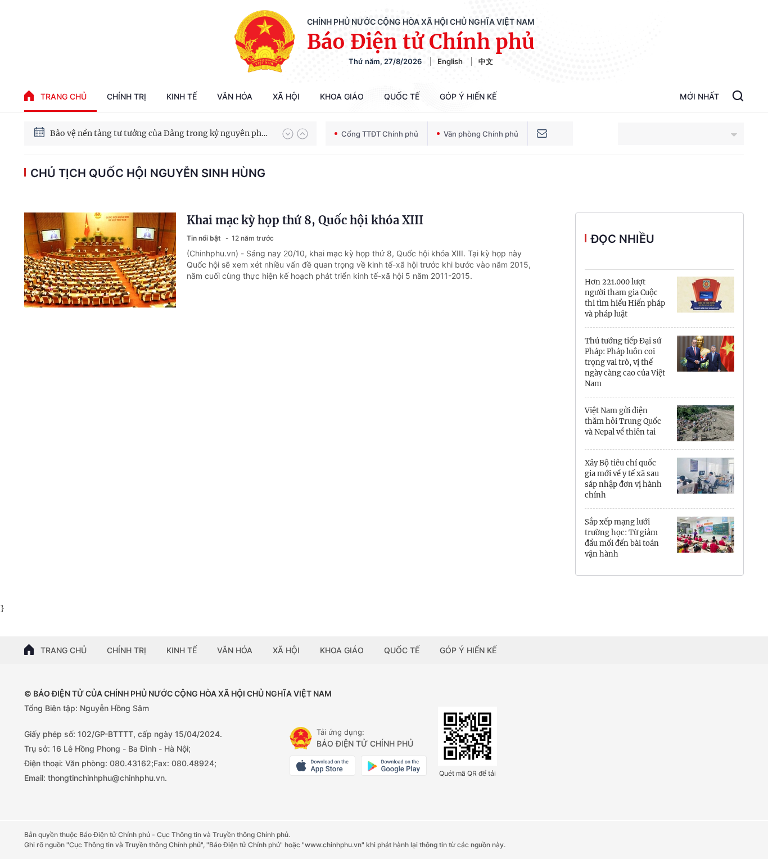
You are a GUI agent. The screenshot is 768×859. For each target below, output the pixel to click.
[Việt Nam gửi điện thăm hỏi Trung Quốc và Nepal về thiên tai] (705, 423)
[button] (287, 133)
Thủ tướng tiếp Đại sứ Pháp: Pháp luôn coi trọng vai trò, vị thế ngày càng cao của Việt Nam (625, 362)
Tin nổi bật (205, 238)
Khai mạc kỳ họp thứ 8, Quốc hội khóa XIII (305, 220)
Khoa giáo (342, 96)
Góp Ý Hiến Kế (468, 96)
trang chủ (63, 96)
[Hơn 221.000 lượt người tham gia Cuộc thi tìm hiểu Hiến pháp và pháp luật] (705, 295)
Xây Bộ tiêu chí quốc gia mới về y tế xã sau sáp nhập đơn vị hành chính (623, 479)
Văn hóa (234, 96)
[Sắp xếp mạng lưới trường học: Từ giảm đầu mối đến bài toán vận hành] (705, 535)
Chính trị (126, 96)
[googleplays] (394, 766)
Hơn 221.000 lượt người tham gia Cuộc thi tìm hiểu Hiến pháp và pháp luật (625, 298)
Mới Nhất (699, 96)
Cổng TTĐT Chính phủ (379, 133)
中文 (485, 61)
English (450, 61)
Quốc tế (401, 96)
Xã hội (286, 96)
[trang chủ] (301, 738)
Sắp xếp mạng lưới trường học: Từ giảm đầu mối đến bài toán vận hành (622, 538)
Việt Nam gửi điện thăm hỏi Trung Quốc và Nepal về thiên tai (623, 421)
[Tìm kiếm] (738, 97)
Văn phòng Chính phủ (481, 133)
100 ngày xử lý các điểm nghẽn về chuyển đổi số (141, 133)
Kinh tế (181, 96)
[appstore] (322, 766)
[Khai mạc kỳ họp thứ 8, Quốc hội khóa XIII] (100, 260)
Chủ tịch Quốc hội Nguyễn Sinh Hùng (147, 173)
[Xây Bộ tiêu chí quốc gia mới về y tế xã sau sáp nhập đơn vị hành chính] (705, 476)
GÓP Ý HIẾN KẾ (468, 650)
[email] (542, 133)
